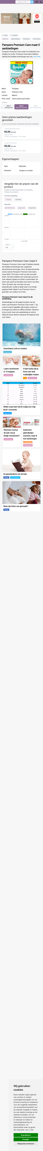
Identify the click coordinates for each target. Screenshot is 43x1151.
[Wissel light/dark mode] (41, 2)
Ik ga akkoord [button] (26, 1135)
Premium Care (17, 92)
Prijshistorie (26, 39)
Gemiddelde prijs (10, 208)
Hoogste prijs (32, 208)
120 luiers (18, 199)
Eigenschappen (15, 39)
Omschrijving (36, 39)
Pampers (15, 35)
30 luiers (8, 199)
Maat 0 (14, 95)
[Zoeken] (32, 1)
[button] (39, 1)
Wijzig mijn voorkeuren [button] (25, 1144)
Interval (8, 244)
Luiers (6, 35)
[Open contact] (37, 2)
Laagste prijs (21, 208)
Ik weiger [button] (26, 1139)
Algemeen (5, 39)
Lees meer (36, 57)
